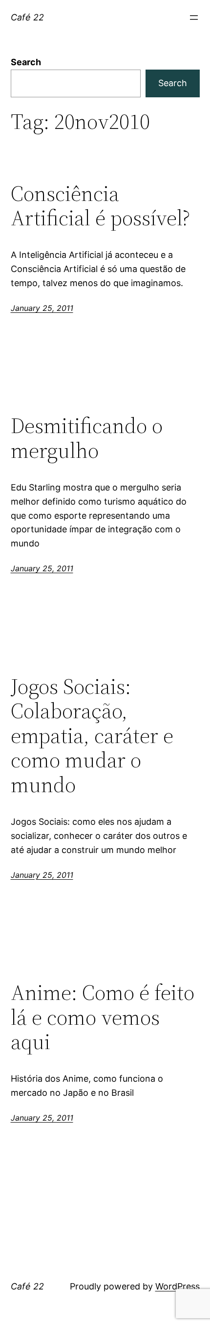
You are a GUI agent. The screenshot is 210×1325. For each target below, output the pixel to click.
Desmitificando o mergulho (87, 438)
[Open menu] (194, 17)
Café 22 (27, 17)
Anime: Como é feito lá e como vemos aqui (102, 1017)
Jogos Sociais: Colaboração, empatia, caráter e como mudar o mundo (92, 736)
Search (26, 62)
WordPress (177, 1286)
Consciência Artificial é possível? (100, 206)
